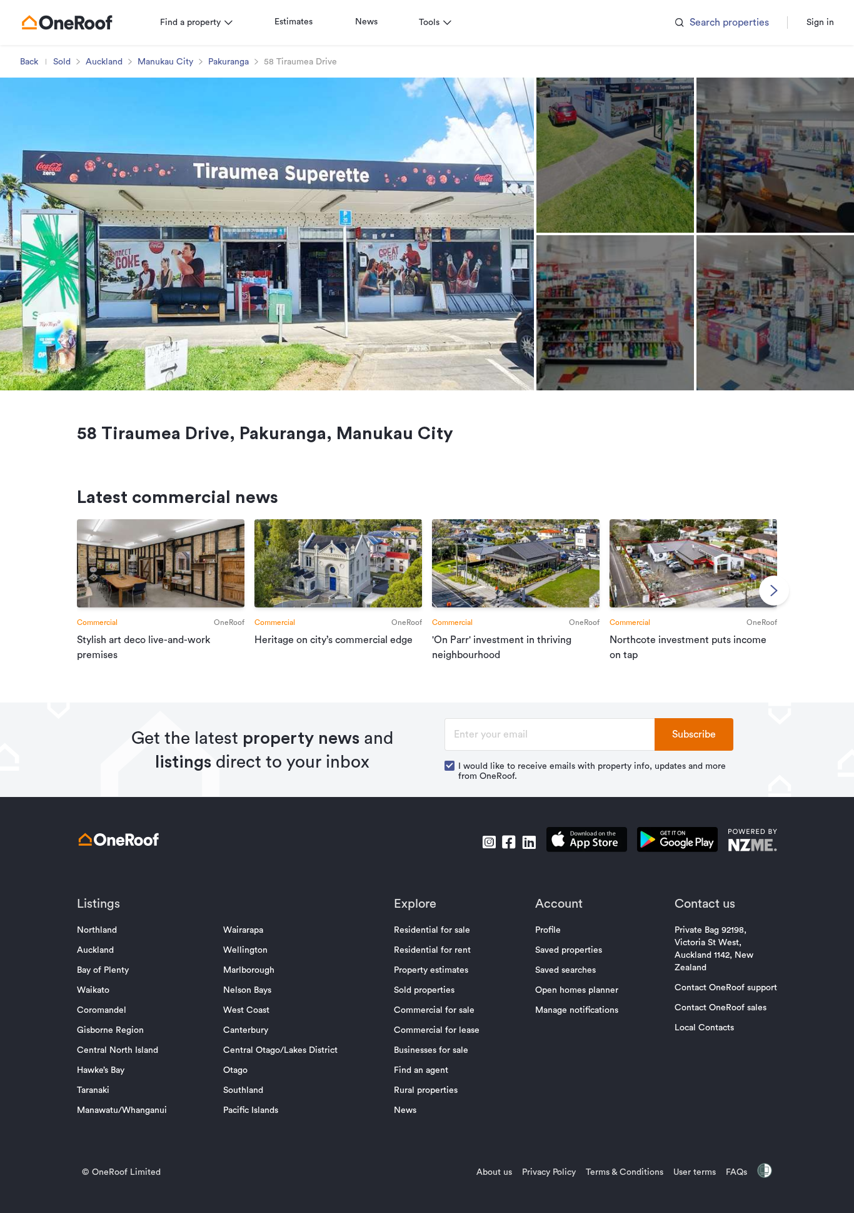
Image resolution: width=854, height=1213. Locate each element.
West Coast (246, 1010)
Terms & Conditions (624, 1172)
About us (494, 1172)
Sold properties (424, 990)
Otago (235, 1070)
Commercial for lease (437, 1030)
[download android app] (677, 841)
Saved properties (568, 950)
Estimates (293, 22)
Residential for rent (432, 950)
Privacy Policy (549, 1172)
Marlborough (248, 970)
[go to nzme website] (752, 841)
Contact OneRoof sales (720, 1007)
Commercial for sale (434, 1010)
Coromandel (101, 1010)
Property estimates (431, 970)
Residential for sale (432, 930)
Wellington (245, 950)
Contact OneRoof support (726, 987)
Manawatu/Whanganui (122, 1110)
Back (29, 62)
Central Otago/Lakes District (280, 1050)
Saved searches (565, 970)
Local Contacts (704, 1027)
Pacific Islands (250, 1110)
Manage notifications (576, 1010)
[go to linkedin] (528, 842)
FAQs (736, 1172)
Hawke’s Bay (100, 1070)
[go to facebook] (508, 842)
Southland (243, 1090)
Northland (97, 930)
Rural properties (426, 1090)
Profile (548, 930)
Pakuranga (228, 62)
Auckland (104, 62)
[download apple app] (586, 841)
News (366, 22)
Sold (62, 62)
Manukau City (165, 62)
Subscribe (694, 734)
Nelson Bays (247, 990)
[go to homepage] (67, 22)
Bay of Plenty (103, 970)
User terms (694, 1172)
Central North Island (117, 1050)
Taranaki (93, 1090)
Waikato (93, 990)
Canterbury (245, 1030)
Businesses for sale (431, 1050)
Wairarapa (243, 930)
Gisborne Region (110, 1030)
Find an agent (421, 1070)
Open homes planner (576, 990)
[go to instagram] (488, 842)
